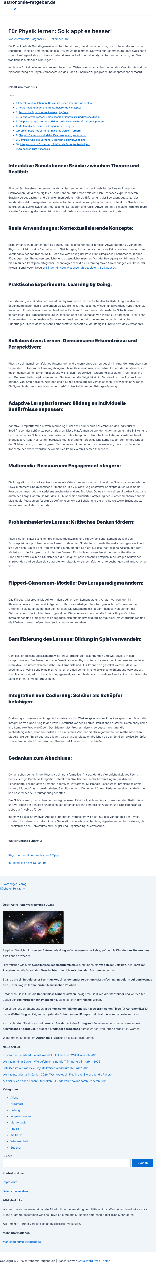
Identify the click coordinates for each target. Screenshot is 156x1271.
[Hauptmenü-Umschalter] (13, 9)
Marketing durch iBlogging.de (22, 1242)
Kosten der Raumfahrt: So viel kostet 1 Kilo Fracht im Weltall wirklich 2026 (50, 1055)
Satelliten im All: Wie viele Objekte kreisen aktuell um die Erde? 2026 (46, 1068)
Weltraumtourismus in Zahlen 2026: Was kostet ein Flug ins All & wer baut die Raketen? (59, 1074)
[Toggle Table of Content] (11, 95)
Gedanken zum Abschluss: (35, 148)
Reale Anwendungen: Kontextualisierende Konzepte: (50, 107)
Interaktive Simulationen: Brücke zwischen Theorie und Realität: (55, 103)
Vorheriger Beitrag (13, 884)
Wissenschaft (19, 1141)
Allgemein (16, 1104)
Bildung (15, 1110)
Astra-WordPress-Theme (94, 1261)
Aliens (14, 1097)
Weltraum (16, 1135)
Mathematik (18, 1122)
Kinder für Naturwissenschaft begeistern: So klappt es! (81, 267)
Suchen (8, 1156)
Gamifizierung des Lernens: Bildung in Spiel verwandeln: (52, 139)
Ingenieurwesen (20, 1116)
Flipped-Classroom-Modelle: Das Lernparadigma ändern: (52, 135)
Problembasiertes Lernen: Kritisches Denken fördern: (49, 130)
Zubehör (15, 1147)
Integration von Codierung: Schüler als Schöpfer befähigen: (55, 144)
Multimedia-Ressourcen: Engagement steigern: (47, 126)
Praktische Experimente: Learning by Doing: (44, 112)
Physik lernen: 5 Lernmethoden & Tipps (33, 855)
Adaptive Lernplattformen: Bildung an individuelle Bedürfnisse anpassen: (61, 121)
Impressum (10, 1182)
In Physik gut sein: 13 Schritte (27, 863)
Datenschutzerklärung (17, 1191)
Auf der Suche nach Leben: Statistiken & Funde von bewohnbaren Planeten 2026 (55, 1081)
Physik (14, 1129)
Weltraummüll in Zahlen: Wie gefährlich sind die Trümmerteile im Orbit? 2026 (51, 1061)
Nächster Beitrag (12, 888)
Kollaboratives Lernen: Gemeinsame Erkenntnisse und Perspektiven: (59, 116)
